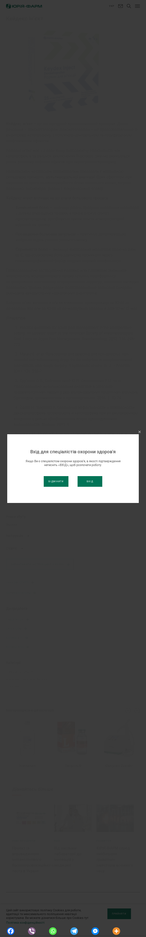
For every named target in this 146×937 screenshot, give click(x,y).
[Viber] (31, 931)
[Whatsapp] (52, 931)
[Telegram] (74, 931)
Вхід (90, 481)
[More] (116, 931)
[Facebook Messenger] (95, 931)
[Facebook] (10, 931)
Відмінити (55, 481)
